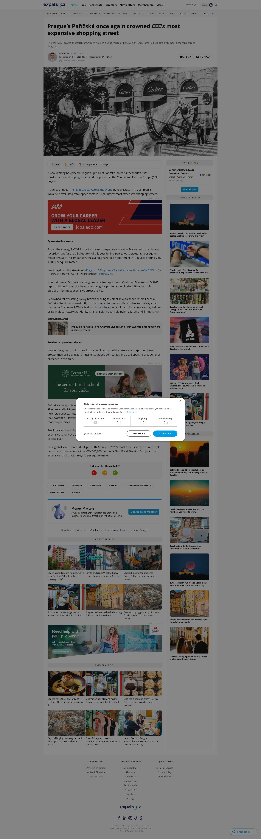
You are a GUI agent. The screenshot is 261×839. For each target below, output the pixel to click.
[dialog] (130, 419)
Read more (132, 412)
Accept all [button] (165, 433)
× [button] (180, 401)
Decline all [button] (139, 433)
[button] (92, 433)
